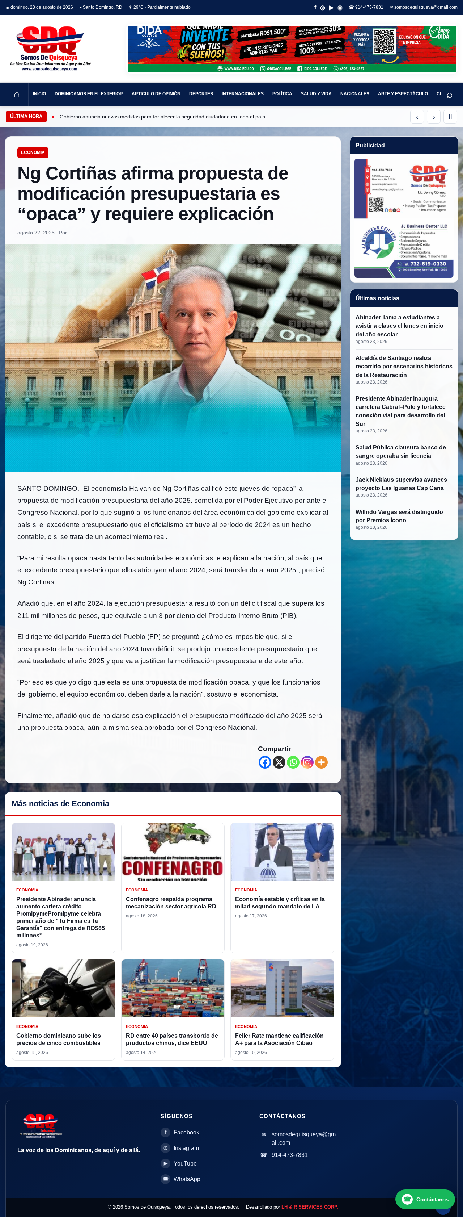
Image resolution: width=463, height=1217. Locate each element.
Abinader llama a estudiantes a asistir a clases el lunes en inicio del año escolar (399, 325)
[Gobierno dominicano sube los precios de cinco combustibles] (63, 988)
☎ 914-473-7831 (366, 7)
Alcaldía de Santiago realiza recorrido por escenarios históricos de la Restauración (404, 366)
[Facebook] (265, 762)
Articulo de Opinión (156, 93)
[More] (321, 762)
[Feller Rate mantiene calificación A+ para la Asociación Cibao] (282, 988)
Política (282, 93)
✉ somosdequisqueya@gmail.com (424, 7)
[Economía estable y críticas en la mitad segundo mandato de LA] (282, 852)
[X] (279, 762)
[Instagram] (307, 762)
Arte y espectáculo (403, 93)
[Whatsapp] (293, 762)
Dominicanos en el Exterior (89, 93)
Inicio (39, 93)
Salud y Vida (316, 93)
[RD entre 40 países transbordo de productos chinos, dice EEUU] (173, 988)
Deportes (201, 93)
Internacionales (243, 93)
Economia (33, 152)
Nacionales (354, 93)
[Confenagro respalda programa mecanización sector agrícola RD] (173, 852)
